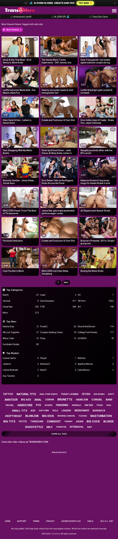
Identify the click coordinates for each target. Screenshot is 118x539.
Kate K (58, 370)
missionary (82, 410)
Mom (21, 312)
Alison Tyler (21, 338)
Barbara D (58, 364)
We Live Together (21, 332)
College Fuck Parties (96, 332)
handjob (82, 399)
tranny (68, 421)
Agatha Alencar (96, 364)
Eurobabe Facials (21, 344)
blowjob (32, 416)
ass (33, 410)
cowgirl (96, 399)
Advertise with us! (71, 521)
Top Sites (11, 321)
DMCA (90, 521)
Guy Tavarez (21, 376)
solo (55, 410)
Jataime (21, 364)
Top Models (12, 353)
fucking (83, 416)
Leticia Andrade (21, 370)
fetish (86, 394)
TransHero (55, 534)
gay (89, 427)
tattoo (8, 394)
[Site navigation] (114, 11)
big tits (9, 421)
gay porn (44, 410)
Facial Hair (21, 306)
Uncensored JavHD (21, 16)
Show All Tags (59, 434)
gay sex (89, 405)
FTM (58, 306)
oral (108, 405)
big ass (26, 399)
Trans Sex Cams (99, 16)
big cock (93, 421)
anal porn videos (48, 394)
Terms (36, 521)
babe (109, 399)
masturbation (101, 415)
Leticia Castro (21, 358)
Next (66, 282)
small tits (19, 410)
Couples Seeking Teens (58, 332)
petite (23, 421)
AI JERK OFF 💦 (60, 16)
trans (99, 405)
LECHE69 (96, 338)
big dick (48, 416)
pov (38, 405)
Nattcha (96, 358)
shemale (76, 405)
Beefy (21, 295)
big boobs (99, 394)
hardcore (25, 405)
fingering (62, 405)
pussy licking (70, 394)
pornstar (61, 427)
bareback (99, 410)
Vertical (21, 301)
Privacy (50, 521)
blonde (108, 421)
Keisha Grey (21, 326)
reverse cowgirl (66, 416)
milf (50, 427)
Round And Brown (96, 326)
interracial (77, 427)
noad (58, 295)
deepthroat (13, 415)
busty (111, 394)
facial (10, 405)
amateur (11, 399)
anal (38, 399)
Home (7, 521)
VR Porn (96, 301)
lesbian (49, 399)
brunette (64, 399)
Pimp (58, 338)
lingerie (66, 410)
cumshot (54, 421)
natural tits (26, 394)
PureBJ (58, 326)
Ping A (58, 358)
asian (79, 421)
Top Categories (14, 290)
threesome (36, 421)
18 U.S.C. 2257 (106, 521)
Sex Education (58, 301)
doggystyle (34, 427)
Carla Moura (96, 370)
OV (96, 295)
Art (96, 306)
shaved (48, 405)
